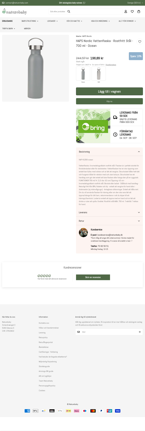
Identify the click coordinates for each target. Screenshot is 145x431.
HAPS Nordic (87, 36)
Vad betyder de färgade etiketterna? (53, 356)
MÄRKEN (27, 28)
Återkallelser (44, 347)
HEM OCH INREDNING (99, 21)
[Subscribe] (140, 332)
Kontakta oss (44, 323)
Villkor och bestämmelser (49, 328)
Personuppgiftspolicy (47, 385)
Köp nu (109, 101)
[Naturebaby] (14, 11)
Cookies (42, 390)
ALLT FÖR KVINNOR (126, 21)
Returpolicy (43, 337)
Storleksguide (44, 366)
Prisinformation (111, 65)
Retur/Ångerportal (46, 342)
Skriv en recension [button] (93, 277)
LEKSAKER (51, 21)
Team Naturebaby (46, 381)
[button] (139, 11)
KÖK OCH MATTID (73, 21)
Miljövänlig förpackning (48, 361)
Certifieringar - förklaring (48, 352)
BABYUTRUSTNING (29, 21)
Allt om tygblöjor (45, 376)
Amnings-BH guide (46, 371)
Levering (42, 332)
